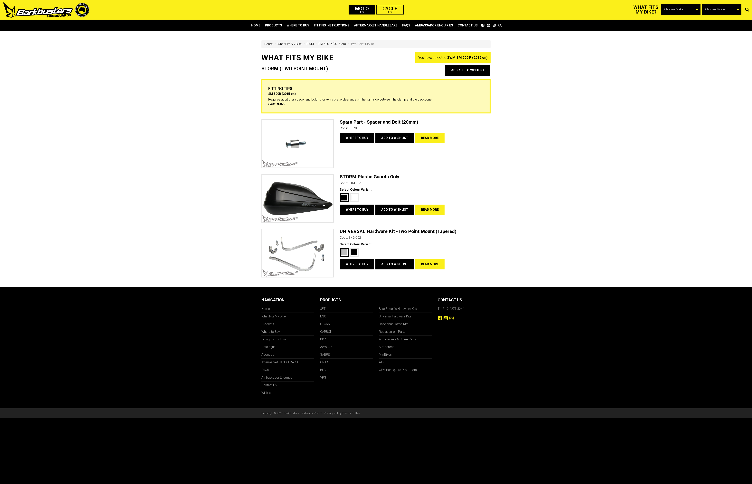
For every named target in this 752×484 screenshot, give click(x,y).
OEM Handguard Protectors (398, 370)
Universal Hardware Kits (395, 316)
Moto (362, 9)
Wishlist (266, 393)
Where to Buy (298, 25)
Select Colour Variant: (356, 189)
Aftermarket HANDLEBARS (376, 25)
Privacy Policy (332, 413)
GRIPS (324, 362)
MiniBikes (385, 354)
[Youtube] (446, 318)
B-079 (281, 104)
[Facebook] (440, 318)
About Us (267, 354)
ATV (381, 362)
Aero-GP (326, 347)
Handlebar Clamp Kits (393, 324)
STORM (325, 324)
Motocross (386, 347)
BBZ (323, 339)
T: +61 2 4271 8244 (451, 309)
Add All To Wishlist (467, 70)
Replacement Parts (392, 332)
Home (255, 25)
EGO (323, 316)
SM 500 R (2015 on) (332, 44)
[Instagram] (451, 318)
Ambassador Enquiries (434, 25)
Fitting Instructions (331, 25)
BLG (323, 370)
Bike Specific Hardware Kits (398, 309)
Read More (430, 138)
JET (322, 309)
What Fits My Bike (289, 44)
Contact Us (468, 25)
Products (273, 25)
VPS (323, 377)
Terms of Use (351, 413)
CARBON (326, 332)
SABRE (325, 354)
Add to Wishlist (394, 138)
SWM (310, 44)
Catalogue (268, 347)
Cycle (389, 9)
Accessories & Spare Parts (397, 339)
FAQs (406, 25)
